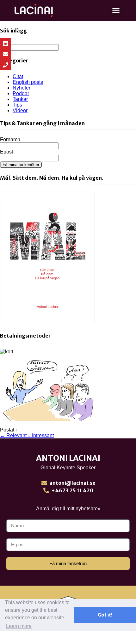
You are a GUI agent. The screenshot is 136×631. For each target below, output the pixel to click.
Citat (18, 76)
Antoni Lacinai (68, 458)
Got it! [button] (105, 615)
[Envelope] (5, 54)
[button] (116, 10)
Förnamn (10, 139)
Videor (20, 110)
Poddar (21, 93)
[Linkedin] (5, 43)
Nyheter (21, 87)
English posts (28, 82)
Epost (6, 151)
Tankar (20, 99)
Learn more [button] (19, 626)
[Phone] (5, 64)
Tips (17, 104)
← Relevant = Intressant (27, 435)
